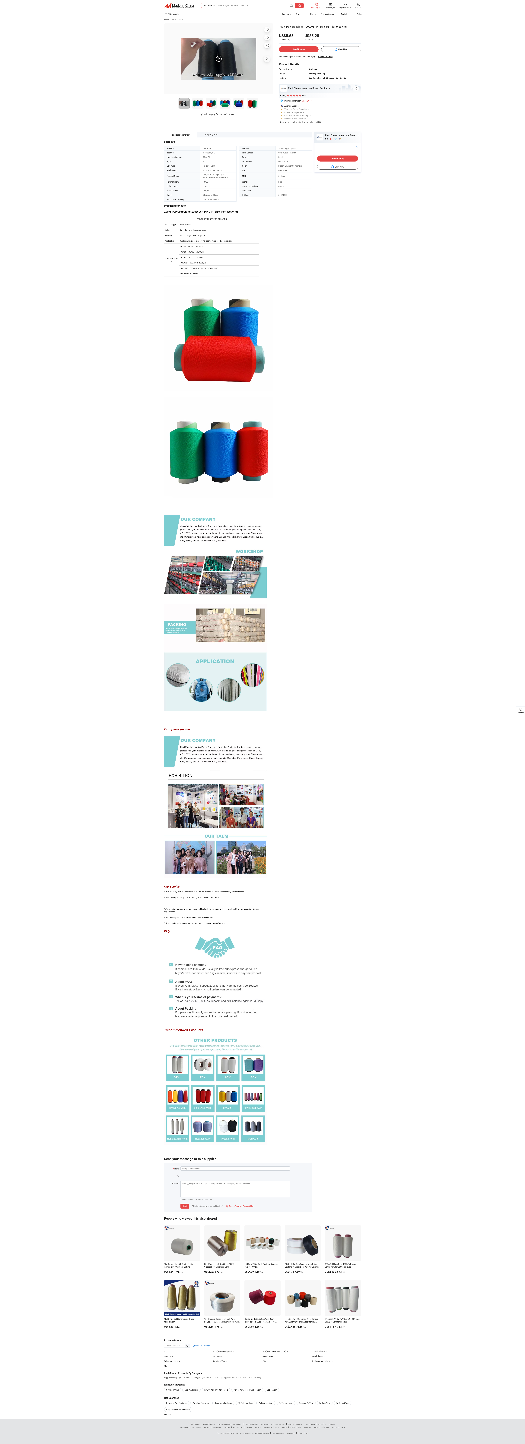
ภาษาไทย (307, 1427)
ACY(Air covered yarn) (222, 1351)
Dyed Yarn (168, 1356)
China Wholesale (251, 1424)
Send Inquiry (299, 49)
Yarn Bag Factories (201, 1403)
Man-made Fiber (191, 1390)
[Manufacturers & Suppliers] (179, 5)
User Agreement (278, 1433)
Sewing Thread (172, 1390)
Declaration (291, 1433)
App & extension (327, 14)
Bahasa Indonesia (338, 1427)
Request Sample (325, 56)
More (166, 1414)
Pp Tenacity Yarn (286, 1403)
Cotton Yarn (272, 1390)
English (198, 1427)
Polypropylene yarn (172, 1361)
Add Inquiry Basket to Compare (219, 114)
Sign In (283, 122)
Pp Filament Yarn (266, 1403)
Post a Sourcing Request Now (240, 1206)
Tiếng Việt (325, 1427)
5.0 (327, 139)
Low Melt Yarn (219, 1361)
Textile (174, 19)
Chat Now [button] (343, 49)
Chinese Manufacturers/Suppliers (230, 1424)
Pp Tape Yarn (324, 1403)
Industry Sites (280, 1424)
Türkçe (315, 1427)
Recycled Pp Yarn (306, 1403)
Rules (359, 14)
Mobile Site (322, 1424)
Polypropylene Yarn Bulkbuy (178, 1409)
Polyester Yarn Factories (176, 1403)
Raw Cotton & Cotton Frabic (216, 1390)
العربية (277, 1427)
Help (312, 14)
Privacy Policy (303, 1433)
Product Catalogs (202, 1345)
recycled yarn (317, 1356)
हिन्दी (299, 1427)
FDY (264, 1361)
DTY (165, 1351)
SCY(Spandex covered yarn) (274, 1351)
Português (217, 1427)
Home (166, 19)
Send (185, 1206)
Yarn (181, 19)
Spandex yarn (268, 1356)
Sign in (358, 7)
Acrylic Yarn (239, 1390)
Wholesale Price (266, 1424)
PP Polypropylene (245, 1403)
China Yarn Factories (223, 1403)
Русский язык (238, 1427)
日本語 (292, 1427)
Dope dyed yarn (318, 1351)
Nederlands (267, 1427)
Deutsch (258, 1427)
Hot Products (195, 1424)
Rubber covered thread (321, 1361)
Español (207, 1427)
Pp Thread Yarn (342, 1403)
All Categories (173, 14)
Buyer (298, 14)
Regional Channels (295, 1424)
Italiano (249, 1427)
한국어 (284, 1427)
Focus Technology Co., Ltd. (245, 1433)
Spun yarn (217, 1356)
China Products (209, 1424)
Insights (332, 1424)
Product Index (310, 1424)
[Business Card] (357, 146)
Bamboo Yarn (255, 1390)
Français (227, 1427)
